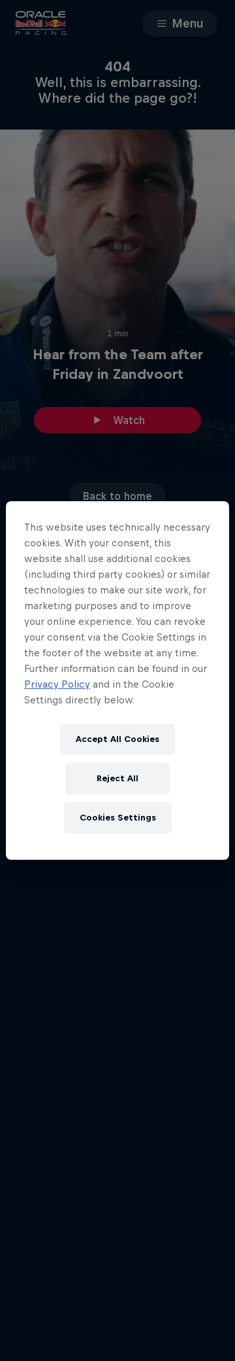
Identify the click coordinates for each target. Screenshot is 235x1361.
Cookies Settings (118, 817)
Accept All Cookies (117, 739)
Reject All (117, 778)
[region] (117, 680)
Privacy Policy (57, 684)
